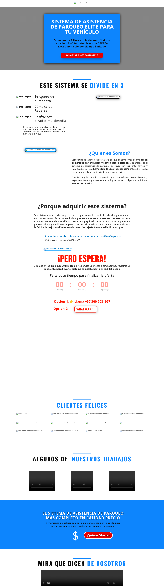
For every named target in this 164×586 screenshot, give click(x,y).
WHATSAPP (83, 309)
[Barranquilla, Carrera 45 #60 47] (57, 250)
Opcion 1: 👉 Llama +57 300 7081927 (82, 301)
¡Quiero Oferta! (98, 535)
